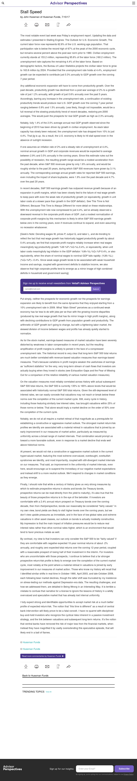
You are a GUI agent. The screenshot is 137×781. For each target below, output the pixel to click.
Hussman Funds (51, 16)
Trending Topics (33, 691)
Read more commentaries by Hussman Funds (42, 656)
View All (49, 692)
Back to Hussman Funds (35, 675)
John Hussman (32, 16)
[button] (25, 24)
